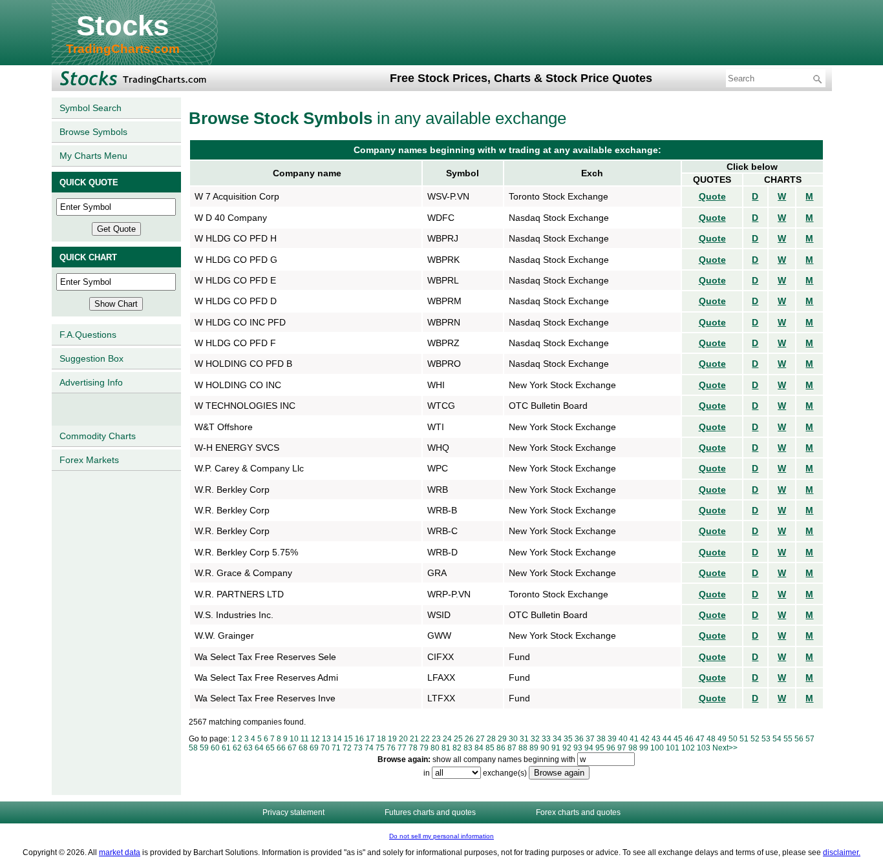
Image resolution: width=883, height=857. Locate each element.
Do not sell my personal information (441, 836)
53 (766, 738)
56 (798, 738)
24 (447, 738)
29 (502, 738)
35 (568, 738)
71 (336, 747)
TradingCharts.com (123, 49)
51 (744, 738)
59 (204, 747)
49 (722, 738)
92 (566, 747)
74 (369, 747)
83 (468, 747)
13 (326, 738)
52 (755, 738)
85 (490, 747)
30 (513, 738)
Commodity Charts (97, 436)
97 (621, 747)
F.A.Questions (87, 334)
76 (391, 747)
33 (546, 738)
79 (424, 747)
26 (469, 738)
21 (414, 738)
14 (337, 738)
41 (634, 738)
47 (700, 738)
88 (522, 747)
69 (314, 747)
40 (623, 738)
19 (392, 738)
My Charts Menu (93, 155)
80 (435, 747)
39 (612, 738)
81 (446, 747)
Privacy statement (293, 812)
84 (479, 747)
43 (656, 738)
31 (524, 738)
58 (193, 747)
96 (610, 747)
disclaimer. (841, 852)
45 (678, 738)
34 (557, 738)
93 (577, 747)
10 (294, 738)
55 (788, 738)
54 (777, 738)
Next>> (725, 747)
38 (601, 738)
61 (226, 747)
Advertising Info (91, 382)
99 (643, 747)
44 (667, 738)
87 (511, 747)
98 (632, 747)
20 (403, 738)
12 (315, 738)
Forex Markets (89, 460)
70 (325, 747)
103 (703, 747)
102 (688, 747)
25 (458, 738)
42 (645, 738)
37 (590, 738)
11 (305, 738)
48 (711, 738)
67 (292, 747)
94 (588, 747)
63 (248, 747)
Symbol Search (90, 108)
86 (500, 747)
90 (544, 747)
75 (380, 747)
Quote (712, 196)
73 (358, 747)
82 (457, 747)
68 (303, 747)
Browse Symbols (93, 132)
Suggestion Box (91, 358)
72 (347, 747)
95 (599, 747)
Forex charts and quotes (578, 812)
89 (533, 747)
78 (413, 747)
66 (281, 747)
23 (436, 738)
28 (491, 738)
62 (237, 747)
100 (657, 747)
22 (425, 738)
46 (689, 738)
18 (381, 738)
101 (672, 747)
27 (480, 738)
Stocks (122, 25)
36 (579, 738)
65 (270, 747)
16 (359, 738)
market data (119, 852)
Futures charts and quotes (430, 812)
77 (402, 747)
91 (555, 747)
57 (809, 738)
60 (215, 747)
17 (370, 738)
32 (535, 738)
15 (348, 738)
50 (733, 738)
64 (259, 747)
